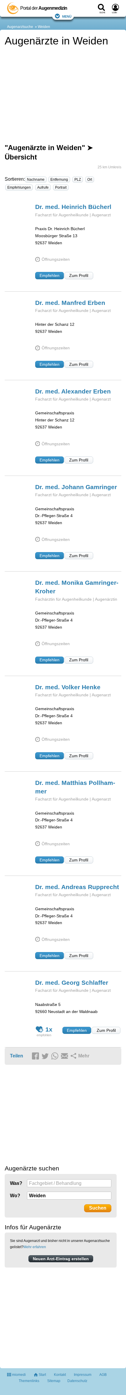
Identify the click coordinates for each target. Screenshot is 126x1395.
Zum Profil (78, 275)
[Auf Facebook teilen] (36, 1056)
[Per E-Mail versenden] (65, 1056)
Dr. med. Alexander (73, 391)
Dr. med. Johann (76, 487)
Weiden (44, 27)
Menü (66, 16)
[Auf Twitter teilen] (46, 1056)
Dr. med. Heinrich (73, 206)
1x (48, 1029)
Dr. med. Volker (68, 687)
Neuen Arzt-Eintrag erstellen (61, 1258)
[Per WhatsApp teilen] (55, 1056)
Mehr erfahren (34, 1247)
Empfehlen (49, 275)
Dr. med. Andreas (77, 887)
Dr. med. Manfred (70, 302)
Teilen (16, 1055)
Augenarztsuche (20, 27)
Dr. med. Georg (71, 982)
